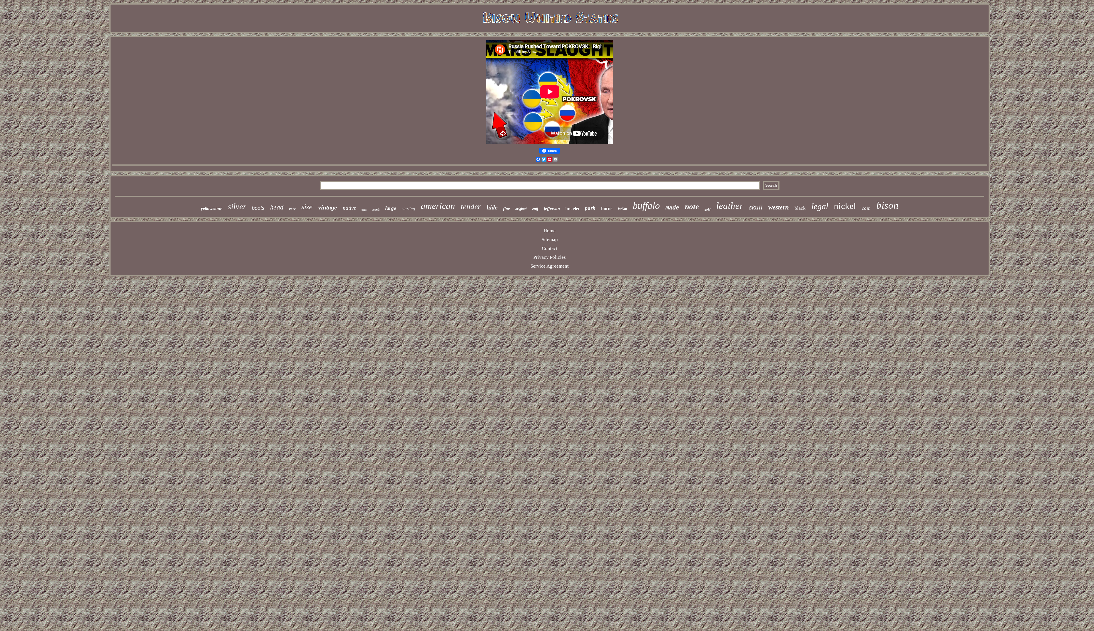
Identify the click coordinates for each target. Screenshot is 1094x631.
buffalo (646, 205)
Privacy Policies (549, 257)
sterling (408, 208)
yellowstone (211, 208)
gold (708, 209)
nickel (845, 206)
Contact (550, 248)
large (390, 208)
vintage (327, 207)
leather (729, 206)
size (307, 207)
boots (258, 208)
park (590, 208)
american (438, 206)
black (800, 208)
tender (471, 206)
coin (866, 208)
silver (237, 206)
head (276, 207)
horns (606, 208)
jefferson (552, 208)
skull (756, 207)
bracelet (572, 209)
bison (887, 205)
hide (492, 207)
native (349, 208)
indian (622, 209)
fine (506, 209)
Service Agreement (549, 266)
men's (375, 209)
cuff (535, 209)
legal (819, 206)
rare (292, 209)
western (778, 207)
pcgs (364, 209)
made (672, 208)
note (692, 206)
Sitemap (550, 239)
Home (550, 230)
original (520, 209)
